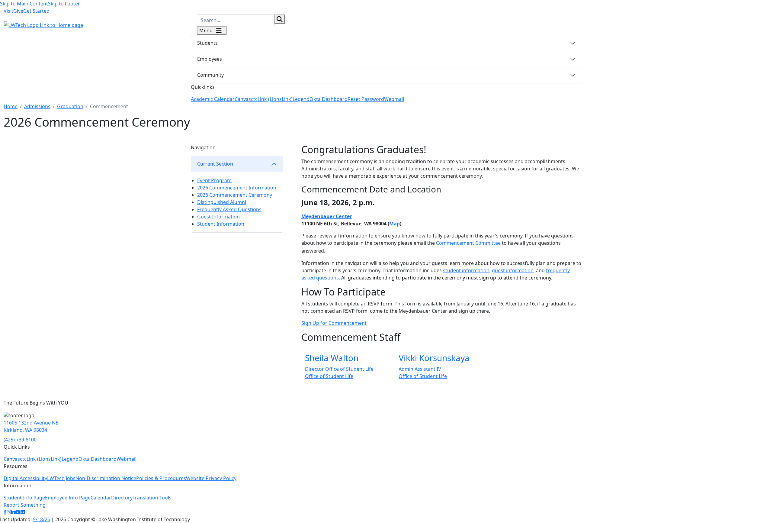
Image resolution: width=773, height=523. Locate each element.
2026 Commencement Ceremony (234, 195)
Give (18, 11)
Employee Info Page (68, 497)
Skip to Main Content (24, 3)
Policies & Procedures (161, 478)
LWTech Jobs (61, 478)
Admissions (37, 106)
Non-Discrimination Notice (105, 478)
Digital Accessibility (25, 478)
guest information (513, 270)
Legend (301, 99)
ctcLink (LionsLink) (272, 99)
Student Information (220, 224)
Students (207, 43)
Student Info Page (24, 497)
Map (394, 223)
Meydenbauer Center (326, 216)
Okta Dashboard (329, 99)
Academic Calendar (213, 99)
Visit (8, 11)
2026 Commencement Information (236, 187)
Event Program (214, 180)
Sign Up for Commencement (334, 323)
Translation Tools (152, 497)
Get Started (36, 11)
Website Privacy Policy (211, 478)
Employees (209, 59)
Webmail (394, 99)
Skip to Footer (64, 3)
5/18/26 (41, 519)
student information (466, 270)
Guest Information (218, 216)
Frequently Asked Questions (229, 209)
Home (11, 106)
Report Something (25, 505)
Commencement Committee (468, 243)
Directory (122, 497)
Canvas (243, 99)
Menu (206, 30)
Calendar (101, 497)
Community (210, 75)
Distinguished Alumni (221, 202)
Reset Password (366, 99)
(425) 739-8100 (20, 439)
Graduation (70, 106)
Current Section (215, 163)
